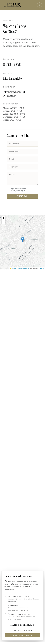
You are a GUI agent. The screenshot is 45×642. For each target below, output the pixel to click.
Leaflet (13, 268)
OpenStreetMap (23, 268)
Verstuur (22, 196)
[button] (22, 239)
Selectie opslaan (22, 630)
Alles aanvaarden (22, 635)
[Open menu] (39, 4)
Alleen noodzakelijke (22, 625)
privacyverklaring (17, 190)
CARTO (41, 268)
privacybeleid (10, 589)
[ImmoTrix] (12, 4)
